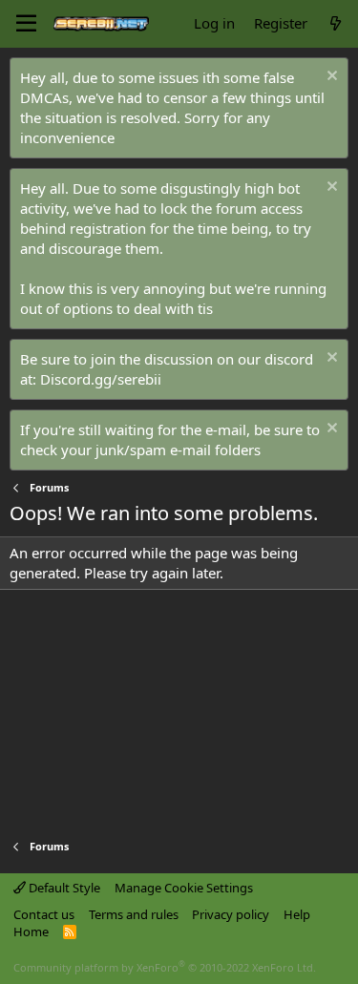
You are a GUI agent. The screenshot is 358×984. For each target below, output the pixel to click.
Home (31, 931)
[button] (26, 24)
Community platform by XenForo (164, 967)
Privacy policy (230, 914)
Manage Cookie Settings (184, 887)
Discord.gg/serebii (100, 378)
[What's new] (335, 23)
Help (297, 914)
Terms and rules (134, 914)
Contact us (43, 914)
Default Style (63, 887)
